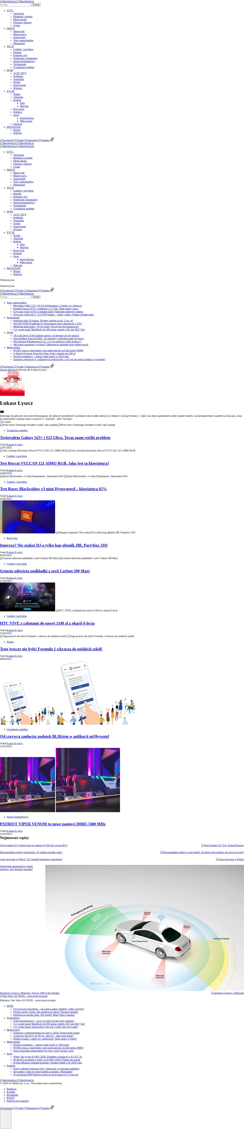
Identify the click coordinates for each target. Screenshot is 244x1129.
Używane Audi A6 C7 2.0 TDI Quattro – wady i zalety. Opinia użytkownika (53, 314)
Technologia (13, 1018)
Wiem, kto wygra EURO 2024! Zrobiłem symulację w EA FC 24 (47, 1056)
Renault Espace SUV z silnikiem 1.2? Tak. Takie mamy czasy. (46, 308)
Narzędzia (18, 79)
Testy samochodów (23, 40)
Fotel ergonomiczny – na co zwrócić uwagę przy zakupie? (43, 1021)
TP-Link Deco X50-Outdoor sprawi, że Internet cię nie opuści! (46, 335)
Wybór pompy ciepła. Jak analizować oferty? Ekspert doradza (45, 1012)
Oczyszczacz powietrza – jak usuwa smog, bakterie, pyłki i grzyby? (48, 1009)
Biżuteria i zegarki (22, 16)
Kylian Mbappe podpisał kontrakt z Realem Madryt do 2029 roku (47, 1062)
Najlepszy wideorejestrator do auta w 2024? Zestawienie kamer (46, 1032)
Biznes (16, 130)
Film (22, 103)
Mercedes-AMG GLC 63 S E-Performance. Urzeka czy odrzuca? (47, 305)
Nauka (16, 94)
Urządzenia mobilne (23, 67)
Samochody (19, 37)
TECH (10, 46)
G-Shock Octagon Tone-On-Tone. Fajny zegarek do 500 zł (44, 353)
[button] (5, 1119)
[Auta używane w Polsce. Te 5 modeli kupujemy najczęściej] (230, 859)
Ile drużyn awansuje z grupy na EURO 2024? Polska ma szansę (46, 1059)
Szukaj (36, 4)
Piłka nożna (26, 121)
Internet (17, 52)
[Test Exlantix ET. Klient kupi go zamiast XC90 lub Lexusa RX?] (222, 845)
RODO (10, 1097)
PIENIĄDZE (14, 127)
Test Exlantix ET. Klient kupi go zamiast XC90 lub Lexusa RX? (34, 845)
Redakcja (11, 1089)
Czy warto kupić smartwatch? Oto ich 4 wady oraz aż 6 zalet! (45, 1026)
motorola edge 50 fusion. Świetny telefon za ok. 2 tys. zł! (43, 320)
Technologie (19, 64)
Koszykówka (27, 118)
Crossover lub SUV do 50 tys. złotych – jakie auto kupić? (43, 1035)
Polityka (17, 133)
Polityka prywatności (18, 1100)
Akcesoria (18, 13)
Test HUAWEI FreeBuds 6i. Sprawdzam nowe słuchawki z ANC (47, 323)
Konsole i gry (20, 55)
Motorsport (19, 43)
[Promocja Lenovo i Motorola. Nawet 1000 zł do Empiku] (227, 993)
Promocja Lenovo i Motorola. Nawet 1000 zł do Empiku (29, 993)
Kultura (17, 100)
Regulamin (12, 1094)
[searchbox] (15, 4)
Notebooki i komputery (25, 58)
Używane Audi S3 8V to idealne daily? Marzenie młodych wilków (48, 311)
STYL (10, 10)
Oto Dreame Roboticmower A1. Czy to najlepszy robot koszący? (47, 341)
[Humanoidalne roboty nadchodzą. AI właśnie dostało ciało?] (202, 852)
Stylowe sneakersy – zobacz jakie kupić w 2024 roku (41, 356)
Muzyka (24, 106)
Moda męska (20, 19)
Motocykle (19, 31)
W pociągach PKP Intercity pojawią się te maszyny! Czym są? (46, 1074)
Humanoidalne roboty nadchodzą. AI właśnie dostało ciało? (31, 852)
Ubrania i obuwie (22, 22)
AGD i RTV (20, 73)
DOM (10, 70)
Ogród (16, 82)
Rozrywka (18, 109)
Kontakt (11, 1092)
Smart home (19, 85)
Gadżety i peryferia (23, 49)
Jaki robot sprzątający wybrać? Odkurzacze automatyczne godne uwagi (50, 344)
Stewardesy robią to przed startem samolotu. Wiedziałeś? (43, 1071)
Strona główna (7, 369)
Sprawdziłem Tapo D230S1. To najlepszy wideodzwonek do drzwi (48, 338)
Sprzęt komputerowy (24, 61)
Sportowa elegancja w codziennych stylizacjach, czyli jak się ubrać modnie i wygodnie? (59, 359)
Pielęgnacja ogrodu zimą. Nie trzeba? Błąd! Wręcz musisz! (44, 1015)
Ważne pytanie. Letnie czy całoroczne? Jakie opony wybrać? (45, 1038)
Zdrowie (17, 124)
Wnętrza (17, 88)
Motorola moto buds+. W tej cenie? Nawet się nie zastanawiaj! (46, 326)
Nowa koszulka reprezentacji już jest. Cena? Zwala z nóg (43, 1050)
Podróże (17, 112)
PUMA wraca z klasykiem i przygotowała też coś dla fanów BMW (48, 350)
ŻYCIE (11, 91)
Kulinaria (18, 76)
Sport (16, 115)
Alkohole (18, 97)
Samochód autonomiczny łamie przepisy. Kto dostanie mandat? (16, 868)
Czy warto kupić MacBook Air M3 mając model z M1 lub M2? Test (49, 329)
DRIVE (11, 28)
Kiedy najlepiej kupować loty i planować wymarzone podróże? (46, 1068)
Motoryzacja (19, 34)
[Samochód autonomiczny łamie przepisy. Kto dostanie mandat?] (144, 928)
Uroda (16, 25)
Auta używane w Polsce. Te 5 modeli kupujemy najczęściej (31, 859)
